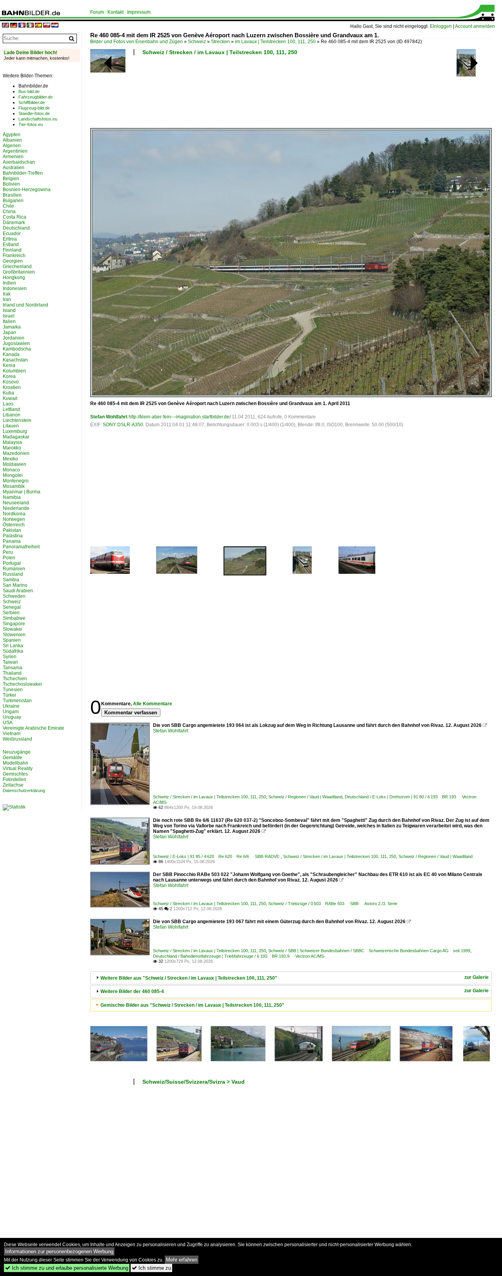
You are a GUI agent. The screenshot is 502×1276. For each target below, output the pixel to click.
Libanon (11, 415)
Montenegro (16, 481)
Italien (9, 321)
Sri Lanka (13, 645)
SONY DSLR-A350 (123, 424)
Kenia (9, 365)
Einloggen (441, 26)
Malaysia (12, 442)
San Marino (15, 585)
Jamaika (12, 327)
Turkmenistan (17, 700)
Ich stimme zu (151, 1268)
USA (8, 722)
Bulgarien (13, 200)
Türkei (9, 695)
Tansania (12, 667)
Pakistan (12, 530)
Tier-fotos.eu (30, 124)
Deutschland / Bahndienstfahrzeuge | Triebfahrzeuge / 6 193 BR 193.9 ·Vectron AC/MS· (239, 956)
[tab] (291, 977)
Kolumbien (14, 371)
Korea (9, 376)
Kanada (11, 354)
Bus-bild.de (29, 91)
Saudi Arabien (18, 590)
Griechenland (17, 266)
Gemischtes (15, 774)
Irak (7, 294)
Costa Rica (14, 217)
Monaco (11, 470)
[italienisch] (30, 26)
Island (9, 310)
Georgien (13, 261)
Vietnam (11, 733)
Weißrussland (17, 739)
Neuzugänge (17, 752)
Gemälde (12, 757)
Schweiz (197, 41)
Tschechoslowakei (22, 684)
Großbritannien (19, 272)
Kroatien (12, 387)
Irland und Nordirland (25, 305)
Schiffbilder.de (31, 102)
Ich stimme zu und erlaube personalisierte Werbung (66, 1268)
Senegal (12, 607)
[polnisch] (46, 26)
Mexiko (10, 459)
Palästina (13, 536)
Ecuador (12, 233)
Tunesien (13, 689)
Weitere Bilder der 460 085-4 (132, 991)
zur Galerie (476, 977)
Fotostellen (14, 779)
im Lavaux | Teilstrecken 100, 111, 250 (275, 41)
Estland (11, 244)
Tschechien (15, 678)
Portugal (12, 563)
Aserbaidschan (19, 162)
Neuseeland (16, 503)
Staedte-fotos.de (34, 113)
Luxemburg (15, 431)
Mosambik (14, 486)
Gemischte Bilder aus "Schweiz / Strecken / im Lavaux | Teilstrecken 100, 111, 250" (192, 1005)
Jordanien (13, 338)
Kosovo (11, 382)
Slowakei (12, 629)
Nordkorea (14, 514)
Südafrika (13, 651)
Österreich (14, 525)
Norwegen (14, 519)
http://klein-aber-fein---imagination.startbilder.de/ (180, 417)
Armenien (13, 156)
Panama (12, 541)
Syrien (9, 656)
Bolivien (11, 184)
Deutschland (16, 228)
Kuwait (10, 398)
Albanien (12, 140)
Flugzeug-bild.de (34, 108)
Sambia (11, 579)
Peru (8, 552)
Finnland (12, 250)
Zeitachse (13, 785)
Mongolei (13, 475)
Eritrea (10, 239)
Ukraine (11, 706)
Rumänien (14, 568)
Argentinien (15, 151)
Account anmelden (475, 26)
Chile (8, 206)
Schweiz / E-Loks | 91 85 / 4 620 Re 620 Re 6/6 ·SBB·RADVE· (217, 856)
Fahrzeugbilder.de (35, 97)
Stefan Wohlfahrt (108, 417)
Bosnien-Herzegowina (27, 189)
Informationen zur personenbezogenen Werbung (59, 1251)
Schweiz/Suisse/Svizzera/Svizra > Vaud (193, 1082)
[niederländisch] (54, 26)
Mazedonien (16, 453)
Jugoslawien (16, 343)
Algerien (12, 145)
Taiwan (10, 662)
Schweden (14, 596)
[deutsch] (13, 26)
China (9, 211)
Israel (9, 316)
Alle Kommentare (152, 703)
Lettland (11, 409)
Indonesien (15, 288)
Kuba (8, 393)
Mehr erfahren (181, 1260)
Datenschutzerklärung (24, 790)
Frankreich (14, 255)
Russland (13, 574)
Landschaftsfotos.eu (37, 119)
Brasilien (12, 195)
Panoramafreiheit (21, 546)
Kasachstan (15, 360)
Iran (7, 299)
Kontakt (115, 12)
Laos (8, 404)
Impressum (139, 12)
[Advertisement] (291, 94)
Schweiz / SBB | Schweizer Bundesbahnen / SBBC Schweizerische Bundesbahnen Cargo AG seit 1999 (369, 950)
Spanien (12, 640)
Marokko (12, 448)
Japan (9, 332)
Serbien (11, 612)
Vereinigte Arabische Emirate (33, 728)
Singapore (14, 623)
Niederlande (16, 508)
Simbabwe (14, 618)
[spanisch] (38, 26)
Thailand (12, 673)
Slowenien (14, 634)
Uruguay (12, 717)
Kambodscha (17, 349)
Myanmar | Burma (21, 492)
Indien (9, 283)
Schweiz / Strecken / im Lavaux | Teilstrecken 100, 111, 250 (219, 52)
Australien (13, 167)
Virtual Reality (18, 768)
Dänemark (14, 222)
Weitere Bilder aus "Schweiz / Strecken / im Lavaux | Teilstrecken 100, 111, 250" (188, 978)
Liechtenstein (17, 420)
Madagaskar (16, 437)
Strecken (220, 41)
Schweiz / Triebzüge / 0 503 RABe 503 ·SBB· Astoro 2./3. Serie (332, 903)
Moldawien (14, 464)
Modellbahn (15, 763)
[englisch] (5, 26)
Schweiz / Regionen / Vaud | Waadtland (305, 796)
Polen (9, 557)
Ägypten (11, 134)
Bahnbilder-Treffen (23, 173)
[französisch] (21, 26)
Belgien (11, 178)
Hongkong (14, 277)
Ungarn (11, 711)
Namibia (12, 497)
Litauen (11, 426)
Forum (97, 12)
